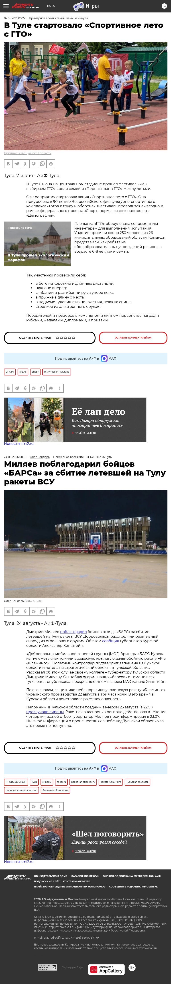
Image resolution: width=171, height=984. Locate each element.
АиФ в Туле (34, 601)
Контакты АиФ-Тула (76, 881)
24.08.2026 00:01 (15, 457)
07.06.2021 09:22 (14, 18)
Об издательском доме (50, 876)
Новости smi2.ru (19, 444)
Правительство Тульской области (27, 153)
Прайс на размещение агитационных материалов (70, 886)
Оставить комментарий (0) (133, 337)
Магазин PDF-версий (85, 876)
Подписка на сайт (46, 881)
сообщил (110, 641)
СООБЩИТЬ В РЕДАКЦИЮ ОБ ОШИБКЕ (133, 886)
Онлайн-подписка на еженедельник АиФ (132, 876)
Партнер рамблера (72, 967)
